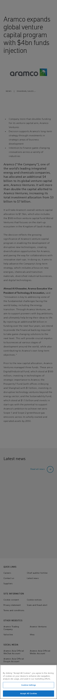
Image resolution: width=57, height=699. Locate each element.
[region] (28, 682)
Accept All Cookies (28, 693)
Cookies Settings (28, 685)
